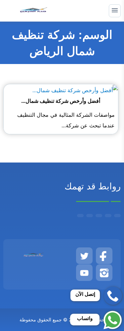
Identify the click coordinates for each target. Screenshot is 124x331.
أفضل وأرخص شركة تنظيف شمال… (60, 101)
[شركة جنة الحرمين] (33, 11)
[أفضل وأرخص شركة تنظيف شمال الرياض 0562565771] (75, 89)
